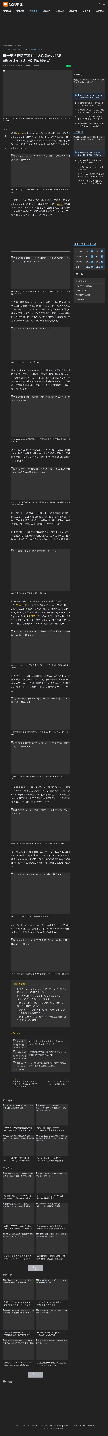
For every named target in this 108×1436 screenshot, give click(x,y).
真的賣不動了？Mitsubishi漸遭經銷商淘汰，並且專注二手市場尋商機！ (18, 1197)
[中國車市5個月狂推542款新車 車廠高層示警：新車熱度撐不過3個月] (18, 1319)
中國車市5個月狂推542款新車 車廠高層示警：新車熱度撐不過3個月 (41, 1018)
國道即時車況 (81, 281)
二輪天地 (87, 10)
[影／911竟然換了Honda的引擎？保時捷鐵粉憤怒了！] (52, 1182)
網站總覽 (91, 1426)
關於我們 (83, 1426)
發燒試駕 (20, 10)
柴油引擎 (16, 49)
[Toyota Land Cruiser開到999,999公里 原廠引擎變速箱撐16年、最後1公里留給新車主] (52, 1145)
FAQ (24, 1426)
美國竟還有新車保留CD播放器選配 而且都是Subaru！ (51, 1364)
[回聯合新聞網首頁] (5, 4)
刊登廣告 (17, 1426)
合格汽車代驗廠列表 (84, 285)
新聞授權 (35, 1426)
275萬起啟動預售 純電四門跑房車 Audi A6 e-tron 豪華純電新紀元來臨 (48, 1053)
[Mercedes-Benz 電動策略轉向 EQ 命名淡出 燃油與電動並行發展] (52, 1213)
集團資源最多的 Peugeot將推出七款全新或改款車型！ (51, 1333)
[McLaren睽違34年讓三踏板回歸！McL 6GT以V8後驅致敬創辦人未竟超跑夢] (18, 1145)
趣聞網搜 (73, 10)
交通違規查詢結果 (83, 290)
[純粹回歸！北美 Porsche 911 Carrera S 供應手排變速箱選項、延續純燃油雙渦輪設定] (52, 1114)
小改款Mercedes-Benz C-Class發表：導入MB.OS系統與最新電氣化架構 (18, 1364)
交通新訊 (60, 10)
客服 (28, 1426)
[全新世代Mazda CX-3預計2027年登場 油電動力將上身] (52, 1289)
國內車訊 (7, 10)
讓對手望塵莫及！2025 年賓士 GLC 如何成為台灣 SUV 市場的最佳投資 (18, 1227)
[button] (103, 4)
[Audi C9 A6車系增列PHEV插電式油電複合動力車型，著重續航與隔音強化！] (20, 1065)
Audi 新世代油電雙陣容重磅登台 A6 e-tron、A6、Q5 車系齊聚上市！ (46, 1042)
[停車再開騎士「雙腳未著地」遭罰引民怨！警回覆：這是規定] (52, 1243)
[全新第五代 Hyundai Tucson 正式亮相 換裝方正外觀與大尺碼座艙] (18, 1289)
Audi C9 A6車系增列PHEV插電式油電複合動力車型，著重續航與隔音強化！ (47, 1064)
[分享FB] (5, 129)
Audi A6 (7, 49)
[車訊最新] (104, 74)
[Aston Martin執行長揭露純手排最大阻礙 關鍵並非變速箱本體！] (18, 1114)
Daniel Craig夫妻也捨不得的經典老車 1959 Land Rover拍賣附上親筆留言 (41, 1011)
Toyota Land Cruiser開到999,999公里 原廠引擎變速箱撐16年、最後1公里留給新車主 (51, 1159)
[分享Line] (5, 136)
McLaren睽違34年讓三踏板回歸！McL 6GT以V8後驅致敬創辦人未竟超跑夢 (18, 1159)
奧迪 (40, 49)
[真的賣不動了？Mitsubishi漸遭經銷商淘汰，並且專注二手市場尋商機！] (18, 1182)
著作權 (50, 1426)
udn (4, 45)
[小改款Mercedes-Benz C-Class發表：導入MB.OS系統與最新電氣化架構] (18, 1349)
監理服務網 (80, 299)
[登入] (99, 4)
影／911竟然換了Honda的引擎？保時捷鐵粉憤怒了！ (50, 1197)
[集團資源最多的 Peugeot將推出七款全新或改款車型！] (52, 1319)
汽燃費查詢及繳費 (83, 295)
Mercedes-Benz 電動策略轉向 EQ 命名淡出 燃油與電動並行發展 (51, 1227)
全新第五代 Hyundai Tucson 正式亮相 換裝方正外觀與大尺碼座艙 (18, 1303)
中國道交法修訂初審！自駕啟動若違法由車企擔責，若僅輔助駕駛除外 (40, 1004)
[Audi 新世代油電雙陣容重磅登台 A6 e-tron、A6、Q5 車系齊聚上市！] (20, 1043)
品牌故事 (100, 10)
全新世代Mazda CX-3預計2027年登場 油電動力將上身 (52, 1303)
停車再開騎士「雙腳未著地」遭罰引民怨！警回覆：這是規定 (51, 1257)
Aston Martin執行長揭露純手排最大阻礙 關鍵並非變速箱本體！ (18, 1129)
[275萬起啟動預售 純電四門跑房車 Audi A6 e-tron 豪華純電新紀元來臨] (20, 1054)
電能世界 (47, 10)
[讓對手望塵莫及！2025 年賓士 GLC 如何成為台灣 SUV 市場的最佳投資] (18, 1213)
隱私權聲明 (57, 1426)
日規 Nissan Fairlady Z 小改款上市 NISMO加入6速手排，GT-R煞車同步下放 (41, 990)
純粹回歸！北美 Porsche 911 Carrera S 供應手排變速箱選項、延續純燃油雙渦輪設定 (52, 1129)
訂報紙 (75, 1426)
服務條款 (44, 1426)
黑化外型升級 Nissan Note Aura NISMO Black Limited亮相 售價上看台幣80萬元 (39, 997)
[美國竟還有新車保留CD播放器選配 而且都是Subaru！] (52, 1349)
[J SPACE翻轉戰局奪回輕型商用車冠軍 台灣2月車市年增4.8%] (18, 1243)
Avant (25, 49)
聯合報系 (67, 1426)
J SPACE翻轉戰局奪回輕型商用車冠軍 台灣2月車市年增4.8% (18, 1257)
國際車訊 (33, 10)
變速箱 (33, 49)
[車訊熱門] (104, 132)
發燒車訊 (10, 45)
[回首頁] (16, 4)
